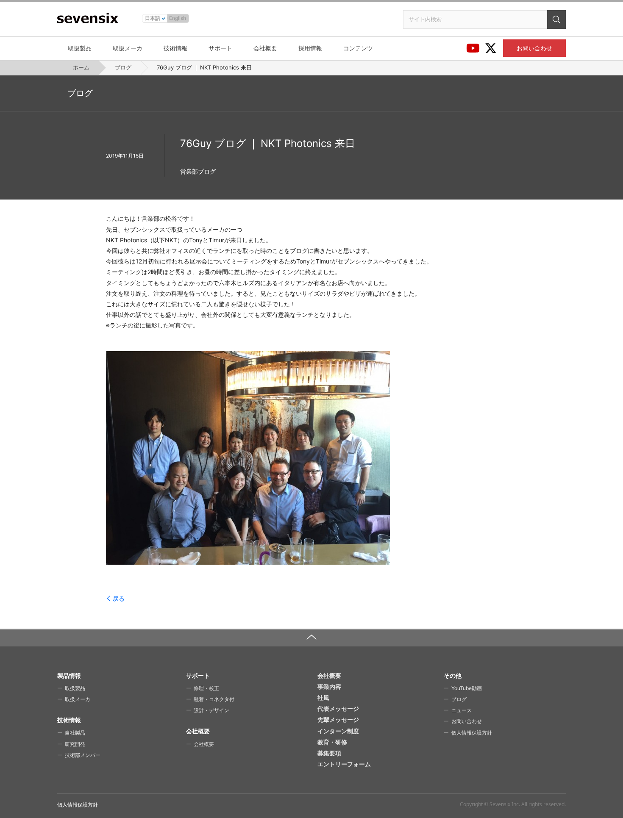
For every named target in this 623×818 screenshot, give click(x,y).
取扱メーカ (127, 48)
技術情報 (175, 48)
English (177, 18)
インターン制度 (338, 731)
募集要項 (329, 753)
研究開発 (75, 744)
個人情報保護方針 (471, 732)
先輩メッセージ (338, 719)
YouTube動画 (466, 688)
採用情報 (310, 48)
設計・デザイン (211, 710)
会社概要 (265, 48)
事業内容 (329, 686)
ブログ (123, 67)
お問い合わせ (534, 48)
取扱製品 (80, 48)
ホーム (81, 67)
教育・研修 (332, 742)
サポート (220, 48)
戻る (119, 599)
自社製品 (75, 732)
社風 (323, 697)
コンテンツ (358, 48)
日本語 (152, 18)
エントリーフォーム (344, 764)
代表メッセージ (338, 708)
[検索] (556, 19)
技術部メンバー (82, 755)
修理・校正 (206, 688)
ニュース (461, 710)
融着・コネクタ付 (214, 699)
